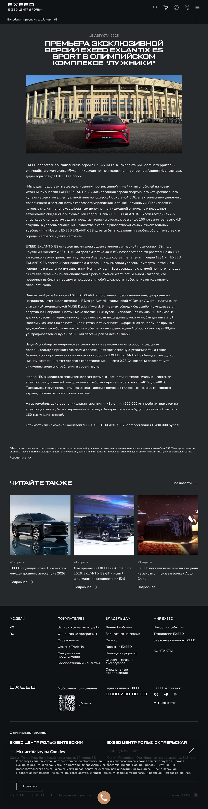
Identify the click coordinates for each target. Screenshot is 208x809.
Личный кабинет (119, 627)
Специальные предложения (69, 655)
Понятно (30, 786)
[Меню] (197, 7)
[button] (192, 750)
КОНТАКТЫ (163, 651)
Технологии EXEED (169, 633)
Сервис (111, 640)
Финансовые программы (77, 633)
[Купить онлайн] (165, 7)
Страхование (68, 640)
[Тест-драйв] (176, 7)
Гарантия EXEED (119, 646)
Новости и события (169, 627)
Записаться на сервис (123, 633)
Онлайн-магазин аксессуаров (119, 661)
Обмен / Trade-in (71, 646)
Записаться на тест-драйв (78, 627)
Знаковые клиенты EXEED (174, 640)
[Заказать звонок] (186, 7)
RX (12, 633)
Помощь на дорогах (121, 653)
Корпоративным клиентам (79, 663)
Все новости (182, 483)
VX (12, 627)
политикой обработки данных (88, 761)
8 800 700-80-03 (126, 694)
